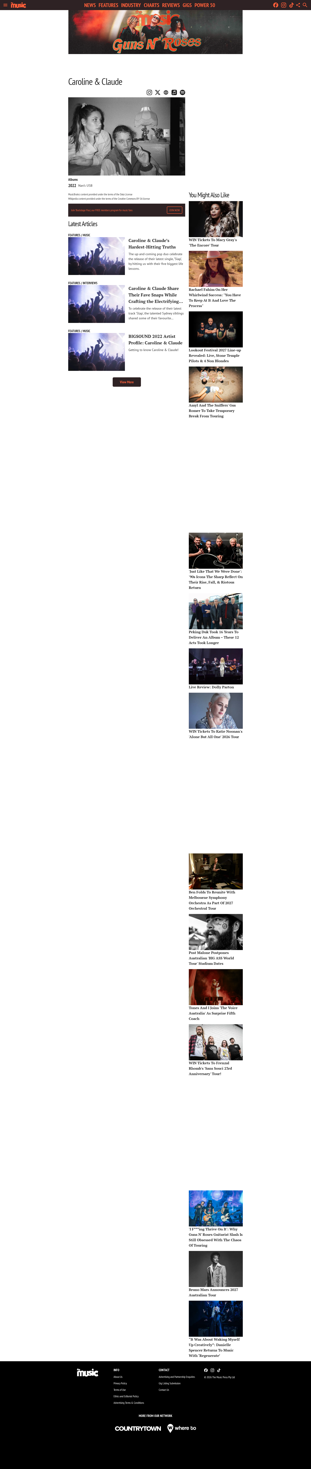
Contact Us (164, 1389)
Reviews (171, 5)
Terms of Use (120, 1389)
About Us (118, 1376)
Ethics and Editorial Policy (126, 1396)
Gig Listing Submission (170, 1383)
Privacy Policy (120, 1383)
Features (108, 5)
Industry (131, 5)
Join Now (174, 210)
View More (127, 382)
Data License (126, 194)
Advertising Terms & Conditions (129, 1402)
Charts (151, 5)
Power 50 (205, 5)
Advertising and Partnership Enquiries (177, 1376)
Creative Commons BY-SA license (134, 198)
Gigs (187, 5)
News (90, 5)
